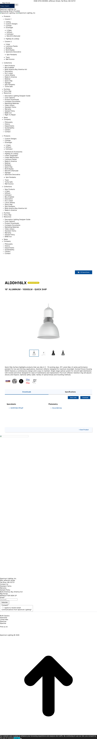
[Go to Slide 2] (43, 353)
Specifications (70, 392)
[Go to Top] (48, 734)
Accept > (16, 738)
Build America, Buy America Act (11, 592)
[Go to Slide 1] (34, 353)
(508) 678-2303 (39, 1)
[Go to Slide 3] (53, 353)
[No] (21, 738)
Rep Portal (4, 594)
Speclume (3, 618)
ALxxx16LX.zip (57, 408)
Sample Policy (5, 590)
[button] (48, 325)
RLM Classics (4, 616)
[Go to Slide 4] (63, 353)
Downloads (26, 392)
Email (2, 597)
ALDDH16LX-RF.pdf (17, 408)
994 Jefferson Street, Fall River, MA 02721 (60, 1)
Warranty (3, 588)
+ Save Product (83, 430)
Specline (3, 623)
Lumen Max (4, 619)
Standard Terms (5, 586)
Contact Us (4, 584)
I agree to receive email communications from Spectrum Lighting (17, 609)
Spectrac (3, 621)
